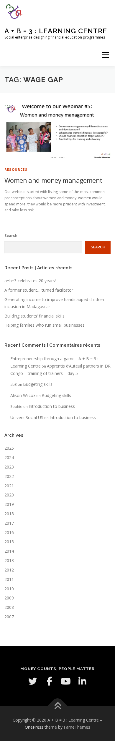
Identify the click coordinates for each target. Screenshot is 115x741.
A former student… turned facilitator (38, 290)
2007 (9, 616)
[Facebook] (49, 681)
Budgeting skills (37, 384)
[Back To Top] (57, 706)
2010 (9, 589)
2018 (9, 513)
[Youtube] (65, 681)
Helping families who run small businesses (44, 325)
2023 (9, 467)
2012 (9, 570)
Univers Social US (26, 417)
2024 (9, 457)
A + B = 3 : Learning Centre (55, 31)
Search (10, 235)
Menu (105, 54)
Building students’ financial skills (34, 316)
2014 (9, 551)
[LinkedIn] (82, 681)
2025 (9, 448)
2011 (9, 579)
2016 (9, 532)
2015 (9, 541)
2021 (9, 486)
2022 (9, 476)
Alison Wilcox (22, 395)
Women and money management (53, 180)
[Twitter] (32, 681)
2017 (9, 523)
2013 (9, 560)
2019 (9, 504)
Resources (15, 169)
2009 (9, 598)
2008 (9, 607)
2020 (9, 495)
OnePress (34, 727)
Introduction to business (52, 406)
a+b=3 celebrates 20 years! (30, 280)
